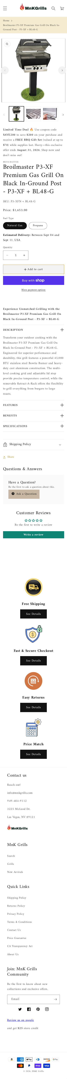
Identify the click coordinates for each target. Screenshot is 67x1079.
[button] (5, 8)
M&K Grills (38, 1071)
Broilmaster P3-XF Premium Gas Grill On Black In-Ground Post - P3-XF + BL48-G (31, 27)
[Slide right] (62, 70)
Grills (10, 864)
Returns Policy (16, 906)
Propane (38, 225)
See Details (33, 614)
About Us (13, 954)
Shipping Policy (16, 898)
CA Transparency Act (20, 946)
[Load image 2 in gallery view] (33, 113)
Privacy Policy (15, 914)
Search (11, 856)
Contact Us (14, 930)
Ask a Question (26, 493)
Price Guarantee (16, 938)
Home (6, 20)
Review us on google (20, 1020)
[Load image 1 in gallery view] (16, 113)
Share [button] (11, 457)
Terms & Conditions (19, 922)
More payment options (33, 290)
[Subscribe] (55, 999)
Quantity (8, 247)
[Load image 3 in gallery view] (50, 113)
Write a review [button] (33, 534)
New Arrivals (15, 872)
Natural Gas (15, 225)
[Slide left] (5, 70)
